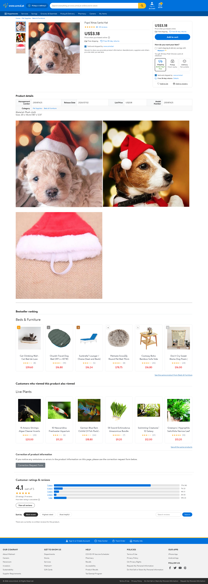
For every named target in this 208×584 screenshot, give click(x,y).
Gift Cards (48, 569)
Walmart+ (48, 565)
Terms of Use (132, 554)
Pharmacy (82, 13)
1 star (50, 498)
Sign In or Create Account (79, 541)
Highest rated (47, 514)
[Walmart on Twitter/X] (175, 568)
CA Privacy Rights (134, 561)
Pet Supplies (26, 18)
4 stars (49, 488)
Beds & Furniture (38, 18)
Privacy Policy (132, 558)
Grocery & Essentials (49, 13)
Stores (46, 558)
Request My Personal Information (140, 565)
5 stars (49, 485)
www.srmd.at (108, 46)
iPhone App (173, 554)
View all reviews (25, 505)
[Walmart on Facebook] (169, 568)
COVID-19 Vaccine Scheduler (97, 554)
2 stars (49, 495)
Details (176, 78)
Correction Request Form (30, 465)
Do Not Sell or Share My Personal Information (145, 569)
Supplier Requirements (12, 573)
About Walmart (9, 554)
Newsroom (7, 561)
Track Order (120, 541)
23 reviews (103, 27)
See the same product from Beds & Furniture (173, 375)
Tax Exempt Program (94, 573)
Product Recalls (92, 569)
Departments (12, 13)
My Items (103, 13)
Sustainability (8, 569)
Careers (93, 13)
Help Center (103, 541)
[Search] (142, 6)
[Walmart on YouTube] (180, 568)
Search (187, 514)
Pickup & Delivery (67, 13)
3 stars (49, 491)
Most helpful (64, 514)
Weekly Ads (137, 541)
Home (18, 18)
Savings (34, 13)
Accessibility (91, 565)
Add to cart (172, 37)
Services (24, 13)
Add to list (164, 83)
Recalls (88, 561)
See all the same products (181, 447)
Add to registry (182, 83)
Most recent (31, 514)
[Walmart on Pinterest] (185, 568)
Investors (6, 565)
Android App (173, 558)
